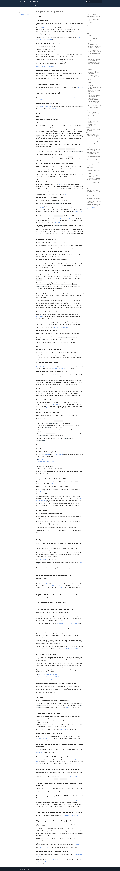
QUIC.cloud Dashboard (57, 454)
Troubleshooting (56, 5)
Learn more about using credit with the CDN (48, 674)
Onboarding (33, 5)
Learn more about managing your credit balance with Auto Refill (53, 679)
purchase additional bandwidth (53, 585)
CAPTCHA (40, 459)
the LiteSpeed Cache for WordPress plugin (60, 374)
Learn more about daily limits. (73, 831)
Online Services (44, 5)
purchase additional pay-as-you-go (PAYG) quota (68, 623)
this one (61, 184)
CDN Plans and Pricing (44, 559)
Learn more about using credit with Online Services (50, 676)
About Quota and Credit (44, 847)
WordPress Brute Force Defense (46, 461)
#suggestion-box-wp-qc (42, 861)
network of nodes (69, 33)
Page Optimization (47, 39)
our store (77, 844)
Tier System (61, 587)
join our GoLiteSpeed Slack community (58, 859)
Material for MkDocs (27, 869)
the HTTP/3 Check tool (75, 801)
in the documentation (47, 535)
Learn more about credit (52, 625)
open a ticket (54, 108)
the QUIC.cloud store (59, 605)
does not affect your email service (61, 327)
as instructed (52, 483)
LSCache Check (48, 157)
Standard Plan (47, 454)
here (65, 194)
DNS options (57, 222)
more (55, 39)
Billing (50, 5)
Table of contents (90, 10)
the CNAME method (65, 218)
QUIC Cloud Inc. (29, 868)
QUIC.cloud (21, 5)
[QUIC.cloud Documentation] (20, 1)
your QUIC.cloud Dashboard (58, 368)
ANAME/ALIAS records (42, 207)
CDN (39, 5)
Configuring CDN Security (48, 476)
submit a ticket (68, 707)
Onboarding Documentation (44, 106)
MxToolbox (39, 316)
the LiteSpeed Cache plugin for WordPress (46, 366)
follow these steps (77, 589)
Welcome (27, 5)
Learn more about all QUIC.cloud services (46, 66)
